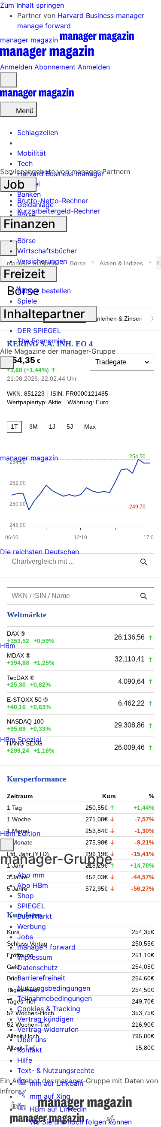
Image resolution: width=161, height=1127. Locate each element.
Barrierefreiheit (41, 978)
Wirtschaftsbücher (47, 250)
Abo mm (31, 875)
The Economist (41, 341)
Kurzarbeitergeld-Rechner (58, 211)
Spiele (27, 301)
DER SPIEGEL (39, 330)
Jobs (25, 936)
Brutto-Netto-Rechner (52, 200)
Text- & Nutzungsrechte (55, 1070)
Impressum (34, 957)
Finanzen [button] (30, 223)
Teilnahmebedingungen (54, 998)
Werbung (31, 926)
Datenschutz (37, 967)
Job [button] (15, 184)
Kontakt (29, 1050)
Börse (26, 240)
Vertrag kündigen (45, 1019)
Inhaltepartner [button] (45, 314)
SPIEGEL (31, 906)
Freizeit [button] (25, 274)
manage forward (44, 25)
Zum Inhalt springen (32, 5)
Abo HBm (32, 885)
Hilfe (24, 1060)
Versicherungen (42, 261)
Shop (25, 895)
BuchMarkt (34, 916)
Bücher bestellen (44, 290)
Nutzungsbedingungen (53, 988)
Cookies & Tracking (48, 1008)
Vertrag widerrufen (48, 1029)
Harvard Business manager (101, 15)
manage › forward (46, 947)
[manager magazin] (37, 96)
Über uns (31, 1039)
